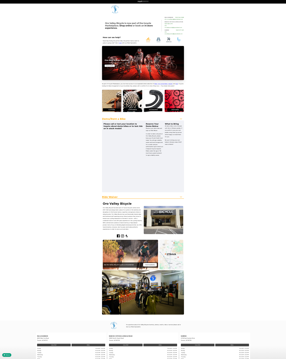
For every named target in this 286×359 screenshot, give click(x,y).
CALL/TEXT (54, 345)
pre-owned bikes (163, 83)
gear (177, 83)
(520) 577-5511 (180, 30)
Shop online (125, 25)
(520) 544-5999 (179, 17)
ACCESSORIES (153, 109)
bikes (155, 83)
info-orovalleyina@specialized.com (174, 19)
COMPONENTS (132, 109)
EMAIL (88, 345)
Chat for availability (109, 65)
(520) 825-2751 (169, 23)
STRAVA (171, 254)
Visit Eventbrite (150, 264)
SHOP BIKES (175, 109)
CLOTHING (111, 109)
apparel (170, 83)
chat (120, 43)
